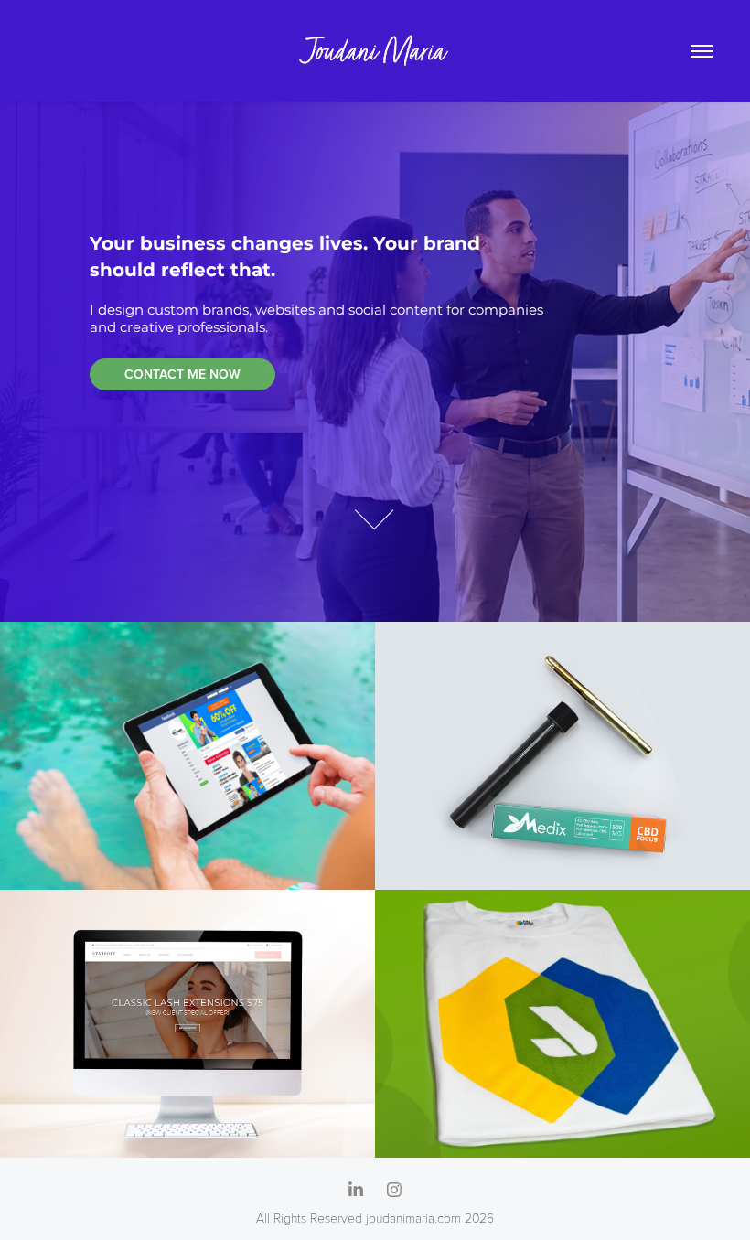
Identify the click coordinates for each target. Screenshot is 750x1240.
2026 (479, 1217)
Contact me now (182, 374)
